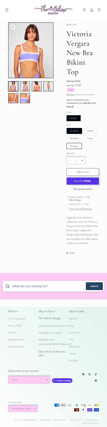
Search (94, 286)
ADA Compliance (17, 318)
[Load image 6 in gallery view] (25, 98)
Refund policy (45, 420)
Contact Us (74, 332)
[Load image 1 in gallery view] (13, 86)
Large (91, 139)
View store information (80, 208)
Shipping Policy (16, 339)
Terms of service (76, 420)
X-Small (74, 131)
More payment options (82, 188)
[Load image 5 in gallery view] (13, 98)
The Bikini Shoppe (28, 420)
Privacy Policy (15, 325)
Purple (73, 118)
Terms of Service (16, 346)
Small (92, 131)
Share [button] (72, 252)
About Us (73, 318)
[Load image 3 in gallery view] (37, 86)
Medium (76, 139)
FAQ (71, 339)
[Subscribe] (46, 380)
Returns (12, 332)
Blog (71, 325)
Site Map (73, 360)
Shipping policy (92, 420)
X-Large (74, 146)
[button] (6, 10)
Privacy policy (60, 420)
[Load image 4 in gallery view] (48, 86)
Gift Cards (74, 346)
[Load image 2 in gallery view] (25, 86)
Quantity (71, 153)
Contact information (90, 423)
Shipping (70, 94)
